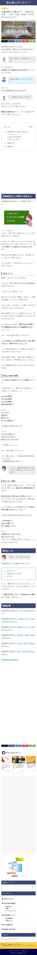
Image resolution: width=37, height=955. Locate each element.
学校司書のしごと (9, 915)
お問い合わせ (25, 950)
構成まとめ (11, 143)
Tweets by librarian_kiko (9, 939)
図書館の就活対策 (9, 929)
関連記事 (10, 146)
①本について (13, 134)
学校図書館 (9, 918)
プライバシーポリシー (14, 950)
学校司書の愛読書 (9, 903)
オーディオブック (11, 910)
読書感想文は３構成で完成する (18, 131)
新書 (7, 908)
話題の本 (8, 906)
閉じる (30, 126)
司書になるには (9, 899)
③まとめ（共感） (14, 139)
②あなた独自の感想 (15, 137)
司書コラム (4, 8)
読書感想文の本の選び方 (10, 660)
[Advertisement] (18, 172)
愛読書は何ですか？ (18, 2)
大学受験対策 (8, 925)
